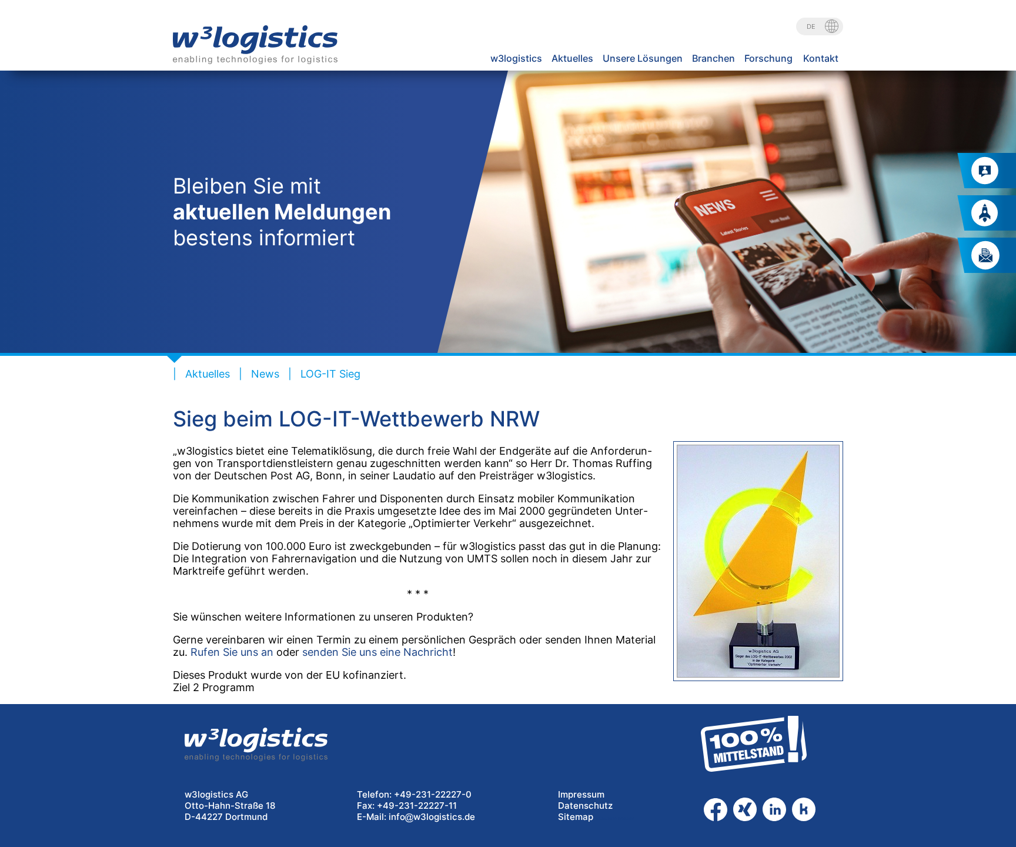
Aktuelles (572, 58)
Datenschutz (585, 805)
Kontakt (820, 58)
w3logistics (516, 58)
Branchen (713, 58)
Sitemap (575, 816)
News (265, 374)
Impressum (581, 794)
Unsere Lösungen (643, 58)
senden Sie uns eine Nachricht (377, 652)
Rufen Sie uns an (231, 652)
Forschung (768, 58)
